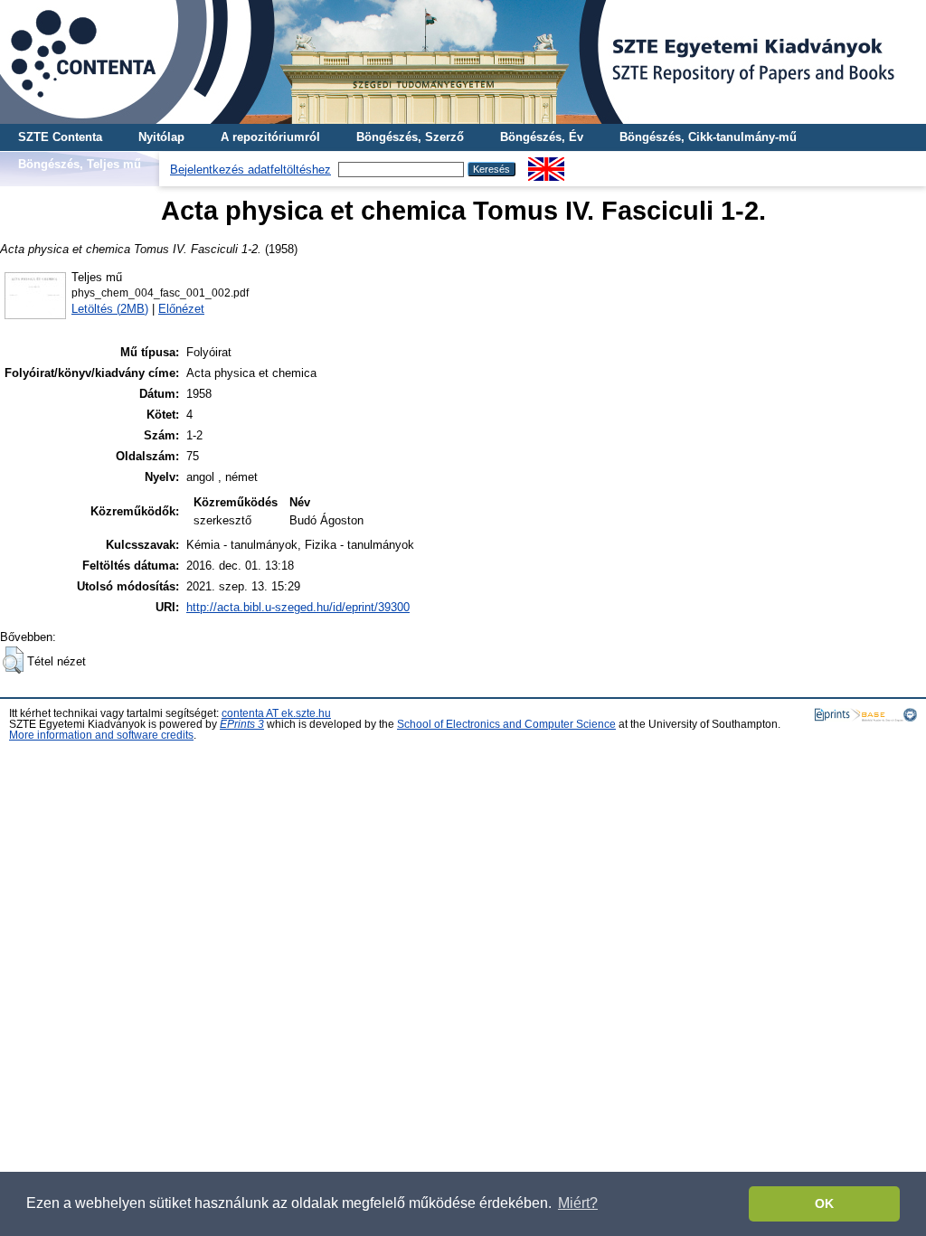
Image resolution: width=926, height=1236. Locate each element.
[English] (546, 164)
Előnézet (181, 309)
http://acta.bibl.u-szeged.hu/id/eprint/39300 (298, 607)
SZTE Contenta (60, 137)
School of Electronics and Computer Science (506, 724)
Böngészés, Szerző (410, 137)
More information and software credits (101, 735)
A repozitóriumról (270, 137)
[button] (13, 660)
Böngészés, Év (541, 137)
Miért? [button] (578, 1203)
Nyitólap (161, 137)
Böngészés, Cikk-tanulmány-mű (708, 137)
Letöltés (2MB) (109, 309)
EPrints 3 (242, 724)
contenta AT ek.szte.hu (276, 713)
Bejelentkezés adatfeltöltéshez (250, 169)
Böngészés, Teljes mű (79, 164)
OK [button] (824, 1203)
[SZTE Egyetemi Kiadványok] (463, 62)
